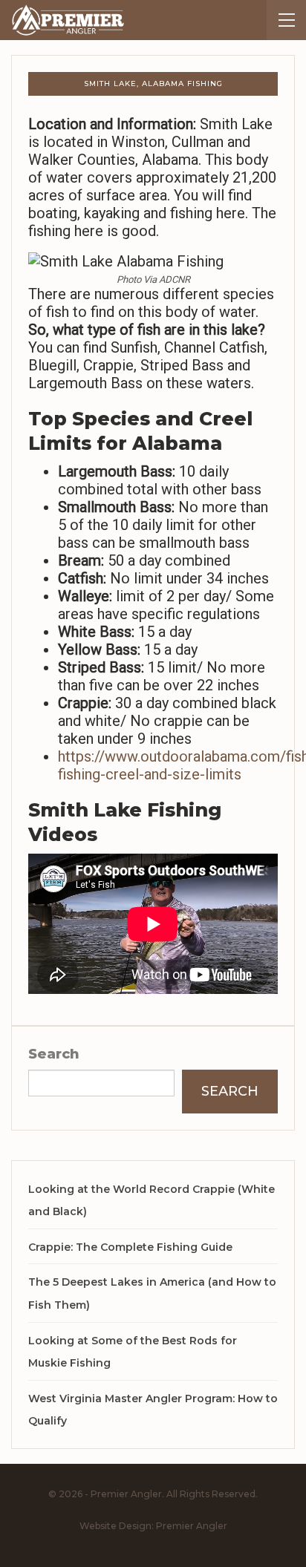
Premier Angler (191, 1525)
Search (53, 1054)
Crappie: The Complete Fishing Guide (130, 1247)
